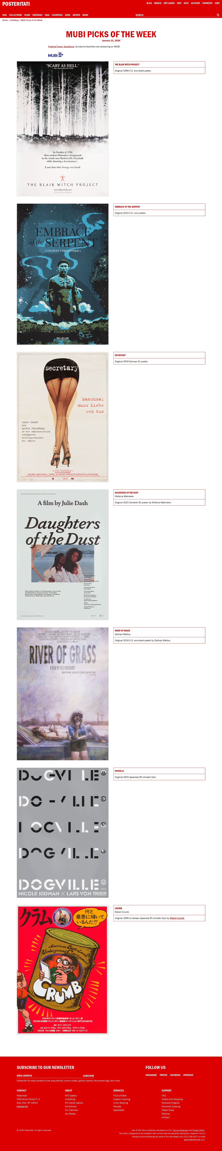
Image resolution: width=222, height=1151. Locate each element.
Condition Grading (171, 1106)
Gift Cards (169, 3)
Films (27, 14)
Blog (149, 3)
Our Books (70, 1113)
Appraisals (118, 1109)
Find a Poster (120, 1095)
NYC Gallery (71, 1095)
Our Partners (71, 1109)
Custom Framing (121, 1099)
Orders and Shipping (172, 1099)
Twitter (163, 1074)
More (85, 14)
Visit (179, 3)
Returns (166, 1113)
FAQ (164, 1095)
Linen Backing (120, 1102)
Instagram (151, 1074)
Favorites (207, 3)
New (4, 14)
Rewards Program (171, 1102)
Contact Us (22, 1106)
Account (195, 3)
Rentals (117, 1106)
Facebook (175, 1074)
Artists (76, 14)
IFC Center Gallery (74, 1102)
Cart (217, 3)
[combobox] (178, 15)
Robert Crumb (177, 918)
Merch (157, 3)
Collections (15, 14)
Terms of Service (180, 1130)
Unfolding (14, 20)
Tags (47, 14)
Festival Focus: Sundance (61, 46)
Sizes (67, 14)
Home (5, 20)
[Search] (218, 15)
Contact (165, 1117)
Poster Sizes (168, 1109)
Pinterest (188, 1074)
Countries (57, 14)
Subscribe (88, 1075)
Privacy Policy (199, 1130)
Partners (37, 14)
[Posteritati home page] (16, 4)
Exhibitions (70, 1106)
